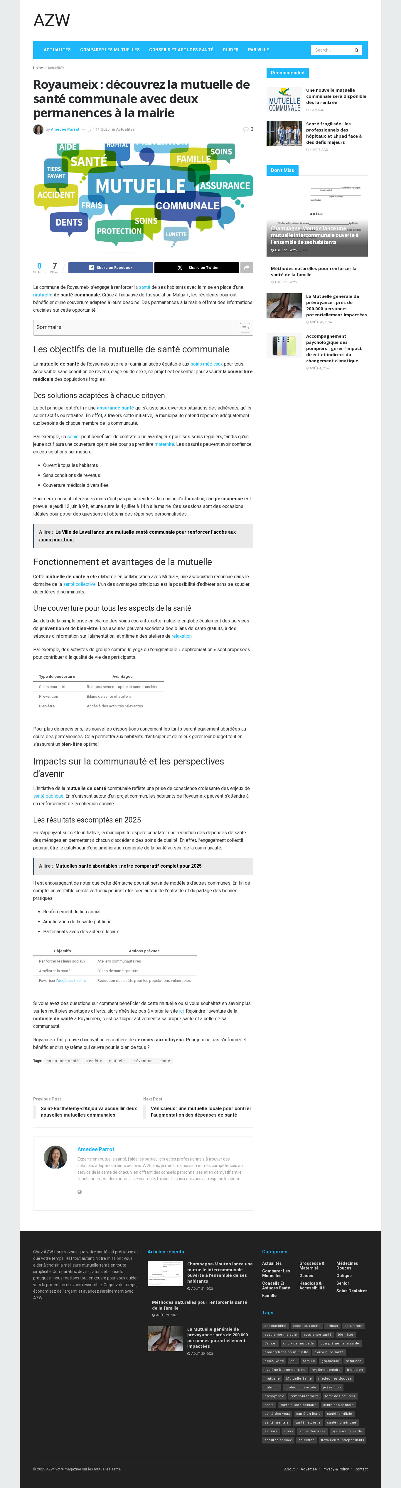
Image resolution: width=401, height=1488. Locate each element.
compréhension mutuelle (286, 1352)
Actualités (57, 49)
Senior (342, 1283)
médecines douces (335, 1379)
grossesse (330, 1361)
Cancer (270, 1343)
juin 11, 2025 (99, 129)
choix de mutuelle (298, 1343)
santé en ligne (308, 1414)
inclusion (355, 1370)
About (289, 1469)
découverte (274, 1361)
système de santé (347, 1431)
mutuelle (43, 295)
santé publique (48, 796)
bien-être (94, 1061)
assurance (354, 1326)
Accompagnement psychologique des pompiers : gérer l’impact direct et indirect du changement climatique (334, 348)
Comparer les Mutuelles (110, 49)
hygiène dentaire (326, 1370)
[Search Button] (357, 50)
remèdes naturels (340, 1396)
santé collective (79, 584)
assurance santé (115, 408)
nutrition (271, 1387)
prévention (143, 1061)
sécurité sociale (278, 1440)
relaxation (182, 636)
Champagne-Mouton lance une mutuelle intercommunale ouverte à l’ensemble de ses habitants (315, 235)
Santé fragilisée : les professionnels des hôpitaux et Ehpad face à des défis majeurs (334, 133)
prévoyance (274, 1396)
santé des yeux (277, 1414)
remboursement (305, 1396)
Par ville (258, 49)
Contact (361, 1469)
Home (38, 68)
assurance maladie (280, 1335)
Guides (231, 49)
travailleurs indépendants (342, 1440)
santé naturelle (308, 1422)
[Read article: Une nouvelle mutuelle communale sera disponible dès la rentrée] (284, 99)
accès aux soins (72, 980)
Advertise (309, 1469)
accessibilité (275, 1326)
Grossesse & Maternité (312, 1265)
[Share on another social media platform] (246, 267)
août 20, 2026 (320, 322)
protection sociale (300, 1387)
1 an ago (316, 110)
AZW (51, 20)
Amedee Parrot (65, 129)
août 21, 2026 (285, 250)
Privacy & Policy (336, 1469)
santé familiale (339, 1414)
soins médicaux (207, 364)
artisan (332, 1326)
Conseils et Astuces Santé (181, 49)
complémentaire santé (340, 1343)
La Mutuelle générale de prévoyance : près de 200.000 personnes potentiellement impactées (336, 305)
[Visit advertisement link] (143, 1077)
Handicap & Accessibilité (312, 1285)
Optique (344, 1275)
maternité (164, 444)
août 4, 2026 (319, 368)
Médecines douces (347, 1265)
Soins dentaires (352, 1291)
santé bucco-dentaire (298, 1405)
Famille (269, 1295)
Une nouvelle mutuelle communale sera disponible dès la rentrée (336, 96)
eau (293, 1361)
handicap (354, 1361)
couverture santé (329, 1352)
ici (181, 1011)
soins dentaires (312, 1431)
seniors (270, 1431)
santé (144, 287)
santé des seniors (338, 1405)
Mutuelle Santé (299, 1379)
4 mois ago (318, 150)
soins (288, 1431)
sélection (307, 1440)
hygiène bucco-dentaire (284, 1370)
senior (73, 436)
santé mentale (276, 1422)
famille (309, 1361)
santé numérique (341, 1422)
